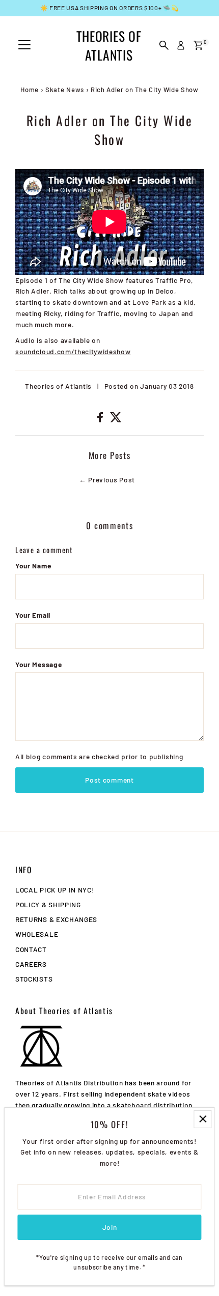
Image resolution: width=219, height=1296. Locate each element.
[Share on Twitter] (116, 419)
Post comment (109, 779)
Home (29, 89)
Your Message (38, 664)
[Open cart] (198, 45)
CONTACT (31, 949)
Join (109, 1227)
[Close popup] (202, 1119)
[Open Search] (164, 45)
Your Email (32, 615)
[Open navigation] (24, 45)
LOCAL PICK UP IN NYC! (54, 889)
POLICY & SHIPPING (48, 904)
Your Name (33, 565)
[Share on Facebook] (101, 419)
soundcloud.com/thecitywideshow (72, 351)
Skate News (64, 89)
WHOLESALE (36, 934)
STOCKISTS (33, 978)
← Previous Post (107, 479)
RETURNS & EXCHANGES (56, 919)
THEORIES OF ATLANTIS (108, 45)
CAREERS (31, 964)
